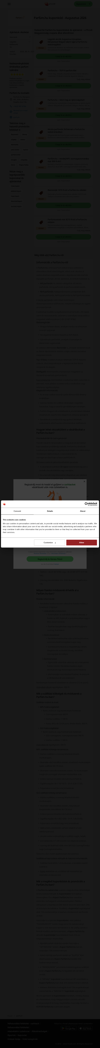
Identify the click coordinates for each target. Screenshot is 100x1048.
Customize (48, 542)
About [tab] (82, 511)
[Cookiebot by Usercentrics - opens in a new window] (86, 504)
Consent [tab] (17, 511)
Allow (81, 542)
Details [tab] (50, 511)
